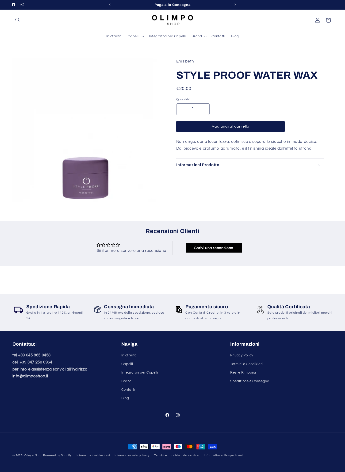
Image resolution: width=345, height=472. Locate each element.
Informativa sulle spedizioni (223, 455)
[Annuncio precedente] (110, 4)
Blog (125, 398)
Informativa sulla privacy (132, 455)
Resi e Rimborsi (243, 372)
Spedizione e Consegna (249, 381)
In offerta (129, 355)
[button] (17, 20)
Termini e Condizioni (246, 364)
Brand (126, 381)
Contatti (128, 389)
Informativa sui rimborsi (93, 455)
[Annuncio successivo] (235, 4)
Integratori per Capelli (139, 372)
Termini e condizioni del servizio (176, 455)
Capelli (127, 364)
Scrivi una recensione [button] (213, 248)
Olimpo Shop (33, 455)
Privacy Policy (241, 355)
